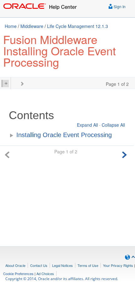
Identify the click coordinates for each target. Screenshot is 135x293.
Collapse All (113, 125)
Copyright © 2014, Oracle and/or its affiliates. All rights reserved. (61, 278)
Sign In (119, 6)
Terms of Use (88, 265)
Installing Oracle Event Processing (64, 134)
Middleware (31, 26)
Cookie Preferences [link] (18, 273)
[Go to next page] (124, 153)
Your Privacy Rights (118, 265)
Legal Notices (62, 265)
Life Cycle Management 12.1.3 (77, 26)
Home (11, 26)
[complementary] (18, 273)
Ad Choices (45, 273)
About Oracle (15, 265)
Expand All (87, 125)
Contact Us (38, 265)
